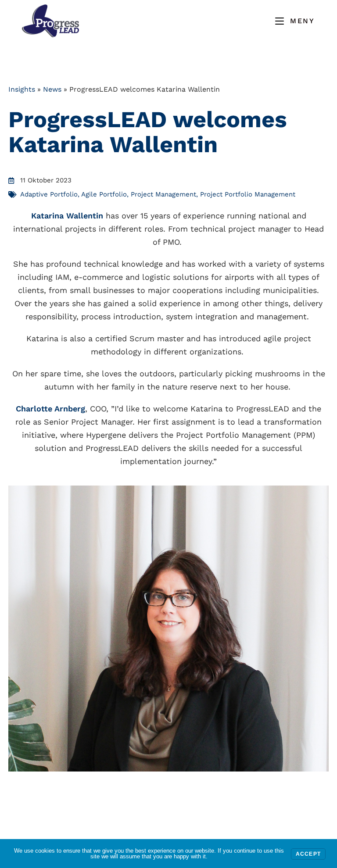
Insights (21, 89)
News (52, 89)
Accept (308, 854)
